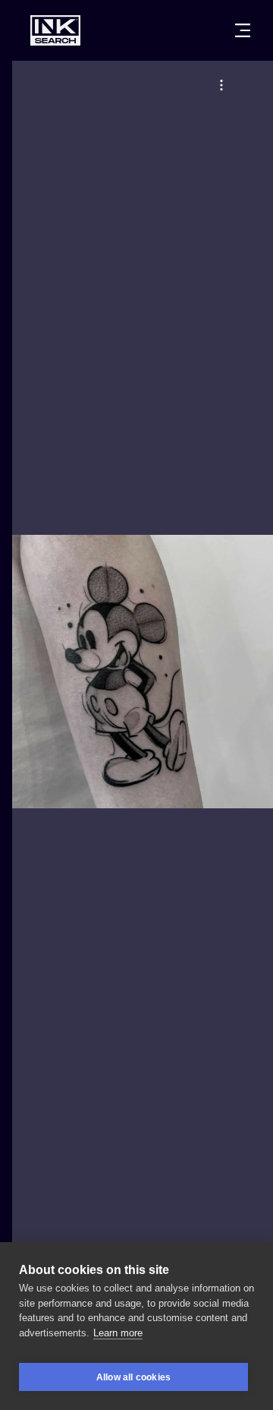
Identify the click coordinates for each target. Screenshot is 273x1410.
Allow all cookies (133, 1377)
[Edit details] (221, 85)
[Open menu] (242, 30)
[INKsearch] (55, 30)
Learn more (118, 1333)
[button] (221, 85)
